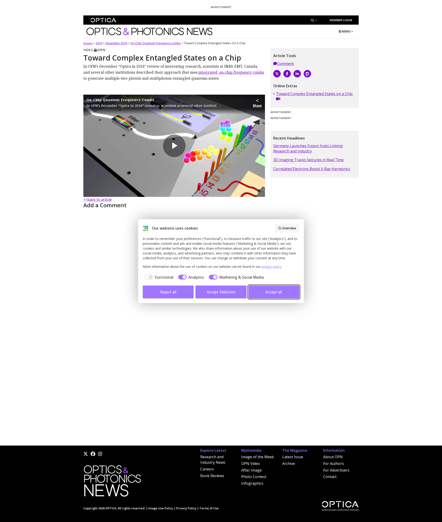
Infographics (252, 483)
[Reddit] (307, 73)
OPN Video (250, 463)
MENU (346, 31)
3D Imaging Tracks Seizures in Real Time (308, 159)
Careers (207, 469)
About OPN (333, 456)
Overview (289, 228)
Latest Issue (292, 456)
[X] (277, 73)
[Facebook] (287, 73)
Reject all (168, 292)
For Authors (333, 463)
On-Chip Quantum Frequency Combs (155, 43)
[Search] (313, 20)
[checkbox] (158, 277)
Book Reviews (212, 475)
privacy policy (271, 266)
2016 (99, 43)
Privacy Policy (186, 508)
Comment (285, 63)
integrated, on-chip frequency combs (231, 72)
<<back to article (97, 199)
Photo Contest (253, 476)
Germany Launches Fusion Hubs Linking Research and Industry (308, 148)
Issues (88, 43)
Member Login (341, 20)
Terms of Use (209, 508)
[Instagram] (100, 453)
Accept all (273, 292)
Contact (330, 476)
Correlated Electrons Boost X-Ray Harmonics (311, 168)
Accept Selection (221, 292)
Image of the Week (257, 456)
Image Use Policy (160, 508)
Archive (288, 463)
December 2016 (116, 43)
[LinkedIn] (297, 73)
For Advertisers (336, 470)
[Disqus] (174, 386)
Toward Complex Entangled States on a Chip (314, 93)
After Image (251, 470)
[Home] (112, 482)
